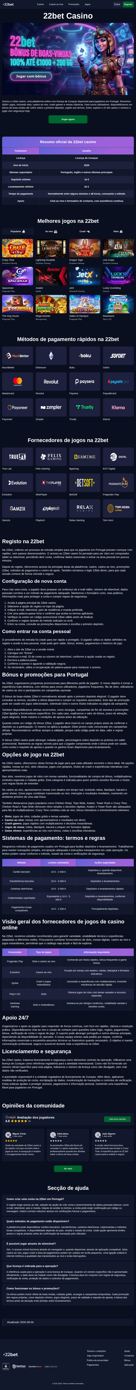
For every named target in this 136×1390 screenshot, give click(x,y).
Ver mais (68, 1168)
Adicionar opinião (117, 1119)
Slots (116, 231)
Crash (83, 231)
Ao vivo (49, 231)
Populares (16, 231)
